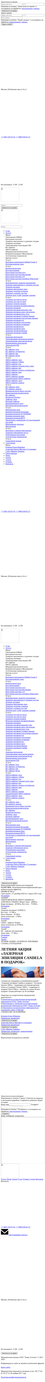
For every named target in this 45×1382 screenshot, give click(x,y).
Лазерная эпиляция (13, 308)
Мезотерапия (11, 426)
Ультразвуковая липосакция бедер (19, 341)
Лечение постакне (13, 287)
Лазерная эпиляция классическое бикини (22, 318)
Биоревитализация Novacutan (17, 412)
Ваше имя (5, 1105)
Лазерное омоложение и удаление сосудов (22, 285)
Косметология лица (13, 268)
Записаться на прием (9, 11)
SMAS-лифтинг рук (13, 364)
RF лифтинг (10, 395)
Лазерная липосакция (14, 337)
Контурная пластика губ (15, 277)
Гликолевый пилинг (13, 441)
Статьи (8, 460)
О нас (8, 231)
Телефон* (35, 1105)
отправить (5, 1114)
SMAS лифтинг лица (14, 381)
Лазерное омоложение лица (16, 289)
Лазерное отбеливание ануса (17, 433)
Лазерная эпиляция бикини (16, 331)
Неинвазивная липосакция (16, 343)
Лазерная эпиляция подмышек (18, 324)
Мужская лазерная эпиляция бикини (20, 306)
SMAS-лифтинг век (13, 368)
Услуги (8, 233)
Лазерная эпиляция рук (15, 320)
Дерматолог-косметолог (10, 1025)
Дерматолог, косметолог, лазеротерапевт (17, 1031)
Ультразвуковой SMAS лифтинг (18, 379)
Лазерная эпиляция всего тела (17, 314)
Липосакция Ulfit (12, 345)
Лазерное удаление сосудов (16, 293)
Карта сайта (5, 1367)
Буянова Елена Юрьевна (15, 447)
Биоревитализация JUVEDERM (18, 414)
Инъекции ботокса (13, 397)
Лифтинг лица (11, 399)
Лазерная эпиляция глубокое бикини (20, 316)
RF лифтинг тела (12, 349)
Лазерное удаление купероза (17, 291)
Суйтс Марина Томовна (15, 451)
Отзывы (9, 462)
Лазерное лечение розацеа (16, 304)
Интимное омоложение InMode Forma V (21, 262)
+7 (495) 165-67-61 (8, 137)
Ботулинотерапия (12, 270)
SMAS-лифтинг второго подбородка (20, 370)
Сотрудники (10, 443)
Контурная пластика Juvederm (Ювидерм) (22, 279)
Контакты (9, 464)
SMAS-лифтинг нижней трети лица (20, 366)
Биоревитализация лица (15, 416)
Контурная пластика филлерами (18, 275)
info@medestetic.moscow (18, 1235)
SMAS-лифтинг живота (15, 383)
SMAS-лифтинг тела (14, 360)
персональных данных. (31, 8)
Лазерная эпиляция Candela (16, 333)
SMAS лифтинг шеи (14, 372)
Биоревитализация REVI (15, 418)
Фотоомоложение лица (15, 264)
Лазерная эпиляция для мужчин (18, 322)
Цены (8, 455)
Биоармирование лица (14, 403)
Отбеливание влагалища (15, 435)
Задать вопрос (7, 24)
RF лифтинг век (12, 354)
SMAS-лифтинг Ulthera (15, 362)
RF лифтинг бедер (13, 356)
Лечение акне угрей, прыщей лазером (20, 295)
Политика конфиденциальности (13, 1377)
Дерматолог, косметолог (10, 1018)
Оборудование (11, 453)
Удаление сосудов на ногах (16, 300)
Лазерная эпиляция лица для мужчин (20, 312)
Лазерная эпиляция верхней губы (19, 310)
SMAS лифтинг (12, 374)
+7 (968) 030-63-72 (23, 137)
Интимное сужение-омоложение (18, 431)
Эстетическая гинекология (16, 437)
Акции (8, 458)
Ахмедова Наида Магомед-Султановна (21, 449)
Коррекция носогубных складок (18, 391)
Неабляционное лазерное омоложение (21, 283)
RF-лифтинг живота (13, 389)
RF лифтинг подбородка (15, 351)
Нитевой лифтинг (13, 401)
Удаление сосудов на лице (16, 302)
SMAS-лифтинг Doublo (15, 376)
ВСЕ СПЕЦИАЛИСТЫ (10, 1014)
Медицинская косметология (17, 406)
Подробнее (5, 896)
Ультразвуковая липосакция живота (19, 339)
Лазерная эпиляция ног (15, 327)
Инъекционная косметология (17, 393)
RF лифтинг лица (12, 387)
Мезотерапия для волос (15, 424)
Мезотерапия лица (13, 410)
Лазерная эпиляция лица (15, 329)
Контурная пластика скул (16, 272)
